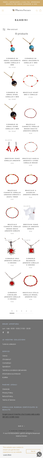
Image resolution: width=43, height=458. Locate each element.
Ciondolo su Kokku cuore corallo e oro (12, 126)
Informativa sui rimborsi (11, 374)
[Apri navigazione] (3, 10)
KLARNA (5, 377)
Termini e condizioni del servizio (14, 370)
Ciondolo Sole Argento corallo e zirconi (12, 261)
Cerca (4, 356)
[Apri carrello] (40, 10)
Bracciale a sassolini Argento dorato (30, 192)
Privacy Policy (7, 393)
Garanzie (6, 389)
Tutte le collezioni (9, 344)
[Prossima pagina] (31, 311)
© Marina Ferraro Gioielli (21, 431)
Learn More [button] (7, 455)
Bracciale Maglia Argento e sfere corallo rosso (30, 161)
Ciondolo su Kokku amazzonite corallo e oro (30, 60)
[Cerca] (37, 10)
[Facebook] (3, 332)
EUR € (20, 426)
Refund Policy (7, 396)
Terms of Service (8, 400)
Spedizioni (6, 366)
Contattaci (6, 363)
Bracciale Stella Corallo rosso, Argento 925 (31, 295)
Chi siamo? (6, 359)
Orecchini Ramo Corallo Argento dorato (31, 227)
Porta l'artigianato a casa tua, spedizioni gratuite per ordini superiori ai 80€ (21, 3)
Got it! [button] (33, 451)
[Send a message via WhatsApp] (39, 454)
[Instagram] (8, 332)
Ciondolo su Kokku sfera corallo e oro (12, 95)
